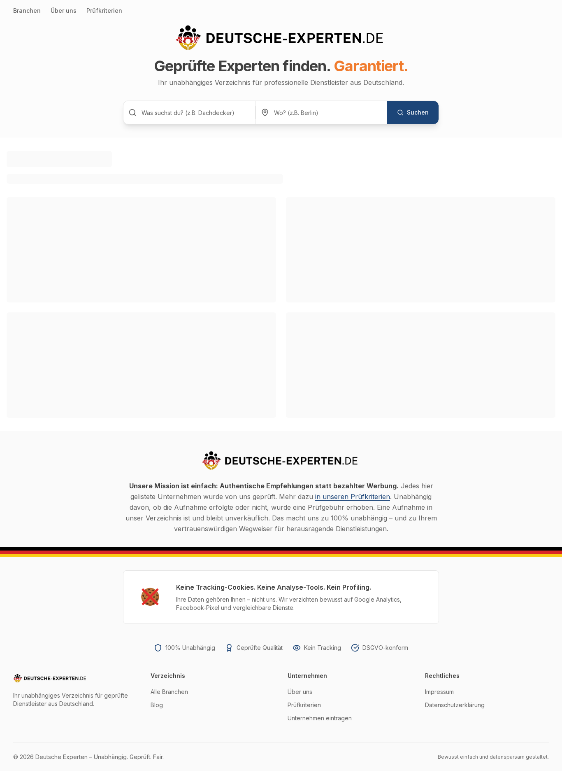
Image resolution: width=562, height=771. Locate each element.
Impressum (439, 691)
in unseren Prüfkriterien (352, 496)
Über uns (64, 10)
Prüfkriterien (104, 10)
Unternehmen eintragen (320, 718)
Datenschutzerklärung (455, 704)
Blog (157, 704)
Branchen (27, 10)
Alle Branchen (169, 691)
